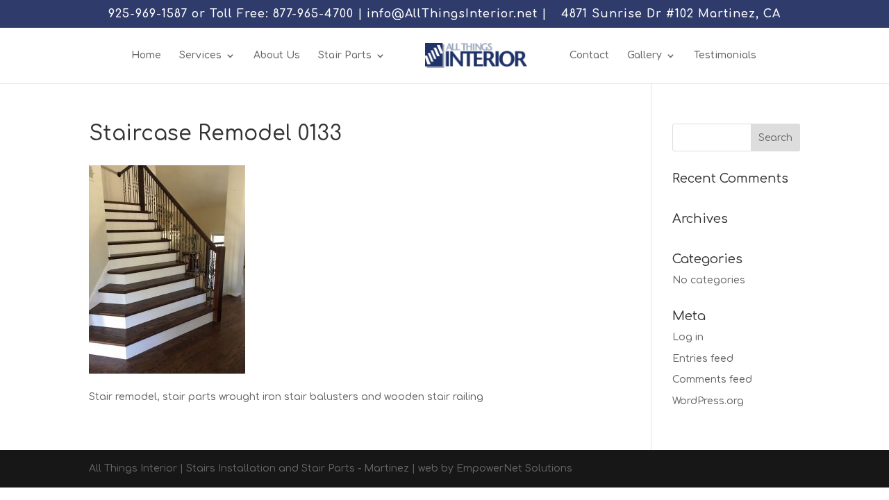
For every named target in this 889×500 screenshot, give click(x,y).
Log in (688, 337)
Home (146, 55)
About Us (277, 55)
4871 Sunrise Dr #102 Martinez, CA (671, 14)
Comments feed (712, 379)
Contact (589, 55)
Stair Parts (345, 55)
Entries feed (702, 358)
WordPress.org (708, 401)
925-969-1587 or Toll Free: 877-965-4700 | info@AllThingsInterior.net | (327, 14)
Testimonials (725, 55)
